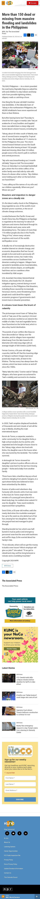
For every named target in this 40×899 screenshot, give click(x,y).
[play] (3, 896)
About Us (7, 842)
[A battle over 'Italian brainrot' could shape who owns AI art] (8, 696)
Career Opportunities (11, 851)
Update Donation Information (13, 868)
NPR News (7, 566)
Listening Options (9, 846)
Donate (33, 3)
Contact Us (7, 873)
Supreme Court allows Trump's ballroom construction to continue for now (27, 712)
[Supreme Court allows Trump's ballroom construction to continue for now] (8, 711)
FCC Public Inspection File (12, 855)
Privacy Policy (8, 860)
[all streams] (37, 896)
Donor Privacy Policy (10, 864)
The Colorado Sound (10, 877)
